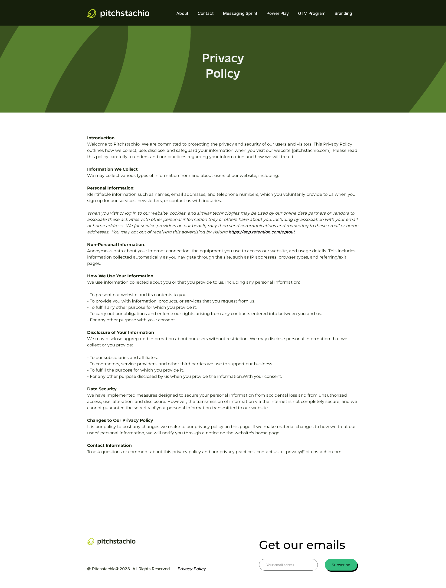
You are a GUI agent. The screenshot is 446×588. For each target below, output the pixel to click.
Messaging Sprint (240, 13)
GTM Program (311, 13)
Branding (343, 13)
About (182, 13)
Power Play (278, 13)
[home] (118, 13)
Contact (206, 13)
